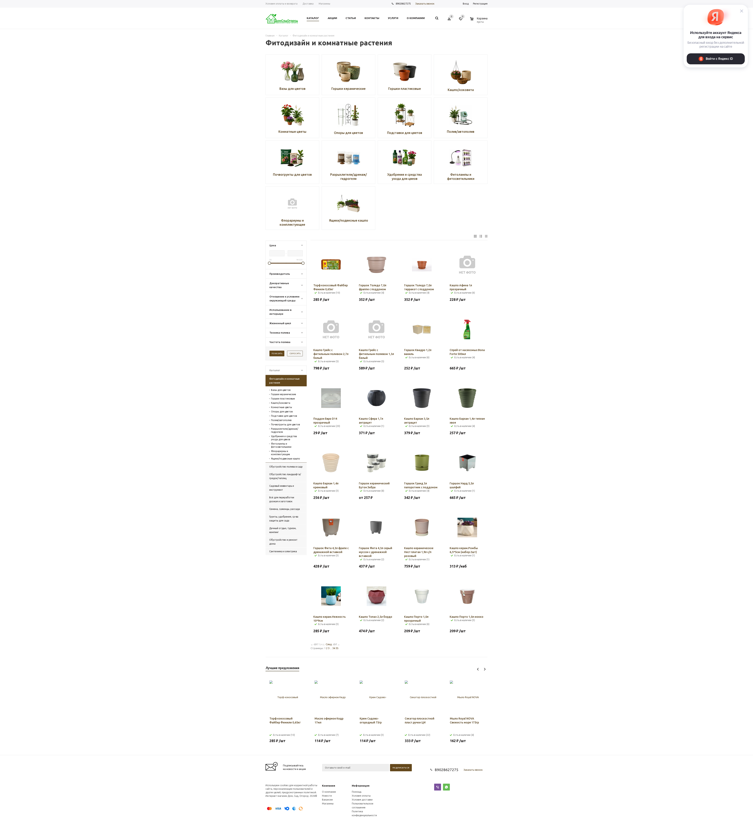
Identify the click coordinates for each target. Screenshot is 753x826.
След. (329, 644)
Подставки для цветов (284, 416)
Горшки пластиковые (283, 398)
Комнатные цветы (281, 407)
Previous (478, 669)
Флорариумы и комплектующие (280, 453)
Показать (277, 353)
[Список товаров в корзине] (479, 21)
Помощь (356, 792)
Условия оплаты (361, 795)
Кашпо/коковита (280, 403)
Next (484, 669)
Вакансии (327, 799)
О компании (329, 792)
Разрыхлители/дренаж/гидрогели (284, 430)
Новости (327, 795)
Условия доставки (362, 799)
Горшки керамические (283, 394)
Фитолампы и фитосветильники (281, 445)
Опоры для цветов (282, 411)
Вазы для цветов (280, 390)
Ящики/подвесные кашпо (285, 458)
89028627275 (403, 3)
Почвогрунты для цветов (285, 424)
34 (333, 648)
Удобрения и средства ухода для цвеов (284, 438)
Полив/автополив (281, 420)
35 (337, 648)
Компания (328, 785)
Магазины (328, 803)
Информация (360, 785)
